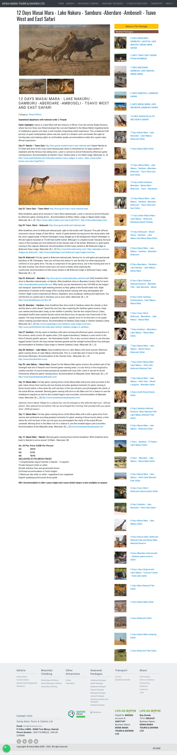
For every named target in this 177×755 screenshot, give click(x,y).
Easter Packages (96, 683)
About (169, 3)
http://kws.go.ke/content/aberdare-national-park (68, 278)
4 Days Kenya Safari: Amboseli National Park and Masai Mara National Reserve (144, 540)
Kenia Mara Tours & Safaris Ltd (23, 3)
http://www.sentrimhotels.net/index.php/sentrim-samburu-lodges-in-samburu (54, 327)
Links (142, 692)
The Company (145, 677)
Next (113, 50)
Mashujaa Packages (97, 693)
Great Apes (70, 683)
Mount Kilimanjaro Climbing (51, 683)
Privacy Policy (145, 683)
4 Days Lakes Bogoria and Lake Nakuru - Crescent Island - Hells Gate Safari (144, 572)
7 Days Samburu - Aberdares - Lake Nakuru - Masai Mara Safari (144, 332)
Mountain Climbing (88, 3)
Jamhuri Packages (97, 696)
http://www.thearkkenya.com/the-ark (35, 300)
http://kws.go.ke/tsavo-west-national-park (69, 208)
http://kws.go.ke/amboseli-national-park (67, 225)
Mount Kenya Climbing (49, 680)
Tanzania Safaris (23, 680)
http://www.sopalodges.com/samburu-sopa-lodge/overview (63, 324)
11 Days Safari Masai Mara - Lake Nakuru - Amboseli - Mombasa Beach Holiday (143, 218)
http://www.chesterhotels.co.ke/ (33, 359)
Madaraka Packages (98, 687)
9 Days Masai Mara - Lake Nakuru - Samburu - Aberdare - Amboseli (144, 251)
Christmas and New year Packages (99, 700)
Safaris (70, 3)
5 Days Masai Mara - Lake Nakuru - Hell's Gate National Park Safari (143, 477)
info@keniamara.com (32, 726)
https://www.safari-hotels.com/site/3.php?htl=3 (58, 220)
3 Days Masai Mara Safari (142, 149)
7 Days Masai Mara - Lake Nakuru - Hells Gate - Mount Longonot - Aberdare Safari (142, 381)
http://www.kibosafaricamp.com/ (71, 249)
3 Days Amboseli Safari (141, 618)
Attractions (21, 686)
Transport (156, 3)
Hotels (68, 680)
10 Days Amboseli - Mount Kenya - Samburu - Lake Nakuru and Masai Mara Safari (143, 235)
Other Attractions (137, 3)
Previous (15, 50)
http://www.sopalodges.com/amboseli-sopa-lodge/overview (67, 252)
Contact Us (144, 689)
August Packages (97, 690)
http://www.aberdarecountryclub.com (35, 284)
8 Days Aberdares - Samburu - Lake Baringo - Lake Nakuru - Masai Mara (144, 267)
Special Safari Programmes (27, 683)
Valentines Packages (98, 680)
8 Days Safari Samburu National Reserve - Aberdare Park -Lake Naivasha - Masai (143, 283)
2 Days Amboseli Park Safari (143, 651)
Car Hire (118, 677)
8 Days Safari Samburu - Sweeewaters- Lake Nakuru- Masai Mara (143, 300)
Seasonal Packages (112, 3)
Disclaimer (144, 686)
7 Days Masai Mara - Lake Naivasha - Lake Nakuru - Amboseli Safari (142, 135)
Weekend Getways (97, 705)
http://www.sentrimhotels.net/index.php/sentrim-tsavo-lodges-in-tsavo (51, 158)
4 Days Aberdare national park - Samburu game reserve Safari (143, 556)
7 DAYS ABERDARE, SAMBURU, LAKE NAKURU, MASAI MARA (142, 70)
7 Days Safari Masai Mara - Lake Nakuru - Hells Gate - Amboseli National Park (142, 365)
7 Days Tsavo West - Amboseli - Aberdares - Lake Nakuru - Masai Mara (143, 316)
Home (61, 3)
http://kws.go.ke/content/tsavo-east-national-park (68, 145)
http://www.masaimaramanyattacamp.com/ (38, 377)
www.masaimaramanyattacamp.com (87, 426)
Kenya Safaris (35, 114)
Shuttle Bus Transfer (122, 680)
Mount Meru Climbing (49, 687)
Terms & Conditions (147, 680)
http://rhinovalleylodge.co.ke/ (94, 220)
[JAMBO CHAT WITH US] (6, 748)
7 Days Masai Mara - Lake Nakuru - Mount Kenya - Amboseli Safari (142, 348)
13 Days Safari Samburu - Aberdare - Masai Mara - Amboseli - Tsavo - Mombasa (143, 185)
